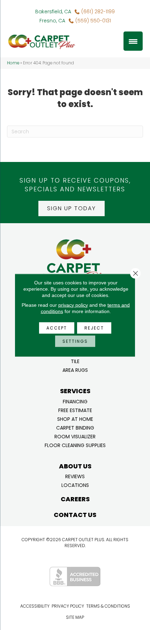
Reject (94, 328)
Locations (75, 485)
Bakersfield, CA (53, 11)
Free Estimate (75, 410)
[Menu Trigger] (133, 41)
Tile (75, 361)
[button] (71, 208)
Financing (75, 401)
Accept (56, 328)
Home (13, 63)
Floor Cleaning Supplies (75, 445)
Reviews (75, 476)
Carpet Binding (75, 427)
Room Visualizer (75, 436)
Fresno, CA (52, 20)
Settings (75, 341)
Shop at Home (75, 419)
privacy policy (73, 304)
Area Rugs (75, 370)
